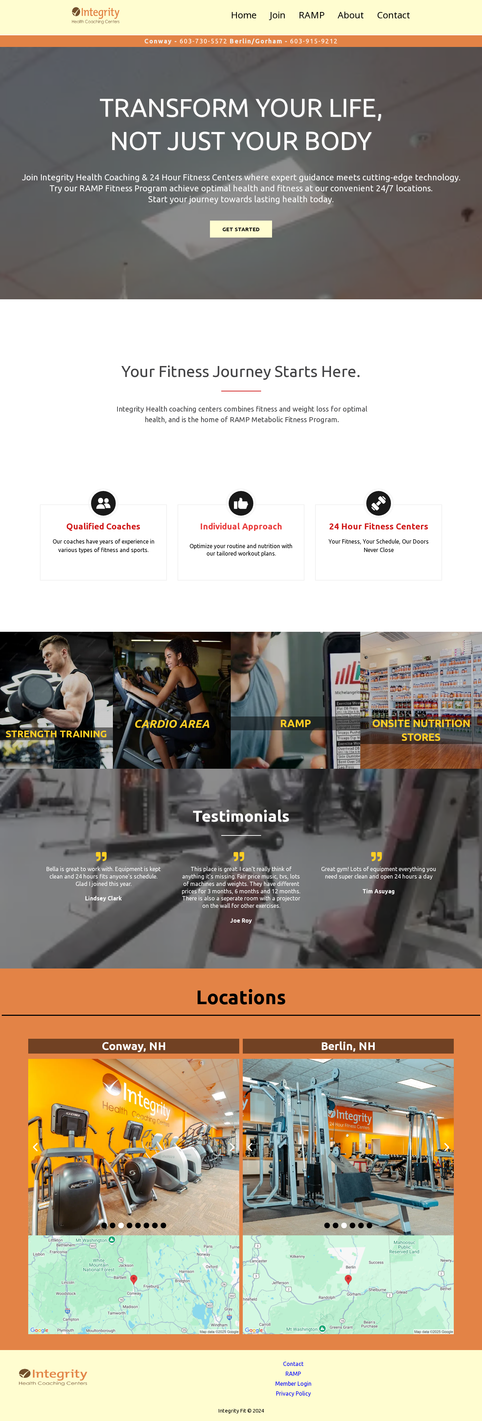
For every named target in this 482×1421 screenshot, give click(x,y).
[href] (133, 1284)
